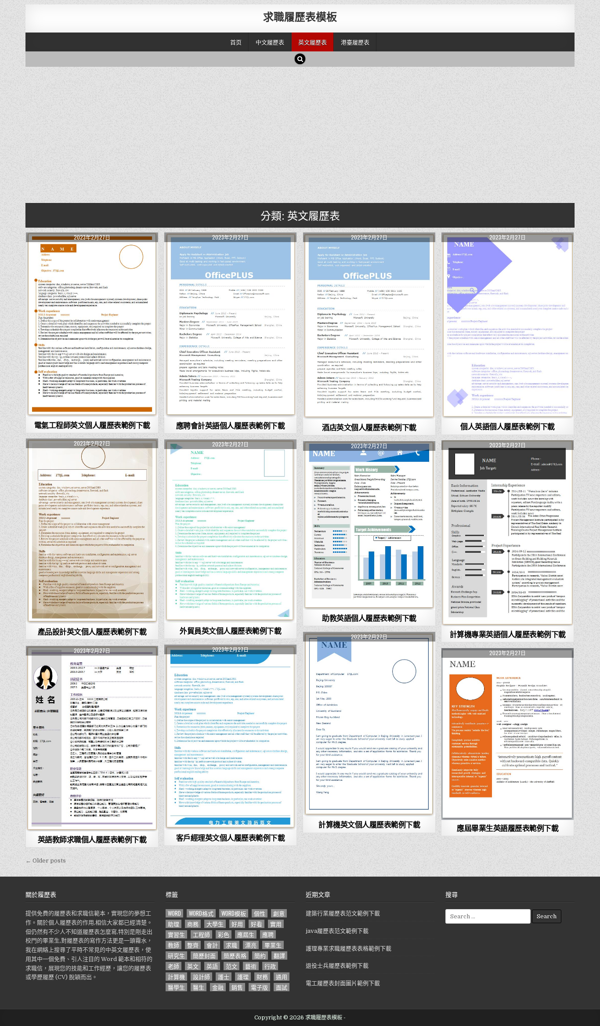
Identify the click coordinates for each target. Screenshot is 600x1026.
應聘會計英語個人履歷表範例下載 (230, 425)
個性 (259, 913)
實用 (276, 924)
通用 (281, 976)
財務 (262, 976)
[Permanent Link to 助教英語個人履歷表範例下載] (369, 525)
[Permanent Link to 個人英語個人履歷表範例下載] (507, 325)
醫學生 (176, 987)
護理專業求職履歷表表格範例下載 (348, 948)
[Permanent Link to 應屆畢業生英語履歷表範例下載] (507, 734)
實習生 (176, 934)
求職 (231, 945)
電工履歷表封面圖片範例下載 (343, 983)
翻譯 (279, 955)
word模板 (233, 913)
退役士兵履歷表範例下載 (337, 965)
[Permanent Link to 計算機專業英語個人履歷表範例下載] (507, 533)
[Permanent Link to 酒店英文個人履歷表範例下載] (369, 325)
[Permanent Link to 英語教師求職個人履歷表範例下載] (92, 738)
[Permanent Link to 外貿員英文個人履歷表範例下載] (230, 531)
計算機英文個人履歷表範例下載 (369, 824)
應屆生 (245, 934)
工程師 (201, 934)
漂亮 (251, 945)
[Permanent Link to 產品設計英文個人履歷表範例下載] (92, 531)
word (174, 913)
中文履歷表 (270, 41)
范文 (231, 966)
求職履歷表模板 (300, 16)
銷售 (237, 987)
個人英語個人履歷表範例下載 (507, 426)
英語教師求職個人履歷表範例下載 (92, 839)
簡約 (260, 955)
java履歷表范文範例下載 (337, 931)
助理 (173, 924)
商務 (193, 924)
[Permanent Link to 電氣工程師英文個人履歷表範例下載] (92, 324)
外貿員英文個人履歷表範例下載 (230, 630)
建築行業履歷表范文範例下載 (343, 913)
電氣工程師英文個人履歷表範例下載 (92, 425)
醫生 (198, 987)
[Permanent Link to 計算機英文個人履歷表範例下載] (369, 724)
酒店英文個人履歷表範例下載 (369, 427)
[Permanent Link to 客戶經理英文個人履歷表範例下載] (230, 737)
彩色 (223, 934)
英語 (212, 966)
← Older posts (45, 860)
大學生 (215, 924)
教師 (173, 945)
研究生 (176, 955)
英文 (193, 966)
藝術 (251, 966)
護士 (223, 976)
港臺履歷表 (355, 41)
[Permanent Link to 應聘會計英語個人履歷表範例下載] (230, 324)
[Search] (300, 59)
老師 (173, 966)
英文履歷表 (312, 41)
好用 (237, 924)
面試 (281, 987)
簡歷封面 (204, 955)
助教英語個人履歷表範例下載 (369, 618)
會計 (212, 945)
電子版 (259, 987)
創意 (279, 913)
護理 (243, 976)
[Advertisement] (289, 132)
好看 (256, 924)
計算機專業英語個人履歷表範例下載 (508, 634)
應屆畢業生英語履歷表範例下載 (507, 828)
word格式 (201, 913)
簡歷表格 (235, 955)
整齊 (193, 945)
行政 (270, 966)
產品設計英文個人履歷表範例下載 (92, 631)
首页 (236, 41)
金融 (218, 987)
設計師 (201, 976)
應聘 (268, 934)
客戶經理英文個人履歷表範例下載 (230, 837)
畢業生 (273, 945)
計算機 (176, 976)
